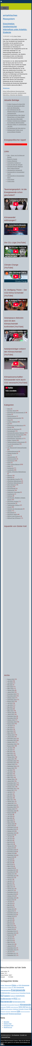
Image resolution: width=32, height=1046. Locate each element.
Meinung (9, 475)
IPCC (15, 998)
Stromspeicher (11, 503)
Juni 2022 (10, 772)
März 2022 (10, 777)
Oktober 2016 (11, 896)
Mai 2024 (9, 729)
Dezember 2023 (11, 738)
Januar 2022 (10, 781)
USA (18, 1011)
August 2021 (10, 790)
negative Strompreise (14, 1007)
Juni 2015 (10, 920)
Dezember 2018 (11, 849)
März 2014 (10, 942)
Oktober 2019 (11, 831)
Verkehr (9, 510)
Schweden (21, 1009)
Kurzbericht (10, 468)
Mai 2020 (9, 818)
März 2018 (10, 866)
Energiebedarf (11, 431)
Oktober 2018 (11, 853)
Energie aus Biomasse (13, 429)
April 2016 (10, 907)
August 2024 (10, 723)
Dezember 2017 (11, 870)
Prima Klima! (10, 179)
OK (2, 1044)
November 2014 (11, 931)
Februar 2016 (11, 909)
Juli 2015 (9, 918)
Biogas (9, 414)
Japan (19, 998)
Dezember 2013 (11, 948)
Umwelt (9, 507)
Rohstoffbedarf (11, 488)
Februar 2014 (11, 944)
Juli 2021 (9, 792)
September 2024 (11, 722)
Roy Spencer (10, 1009)
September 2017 (11, 875)
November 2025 (11, 696)
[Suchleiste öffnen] (3, 4)
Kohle (8, 466)
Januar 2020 (10, 825)
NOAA (5, 1009)
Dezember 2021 (11, 783)
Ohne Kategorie (11, 485)
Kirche (9, 462)
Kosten (8, 1007)
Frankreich (12, 996)
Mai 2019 (9, 840)
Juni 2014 (10, 938)
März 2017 (10, 886)
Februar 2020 (11, 823)
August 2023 (10, 746)
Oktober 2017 (11, 874)
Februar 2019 (11, 846)
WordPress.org (8, 1027)
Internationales (11, 457)
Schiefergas (15, 1009)
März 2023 (10, 755)
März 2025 (10, 710)
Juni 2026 (10, 683)
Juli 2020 (9, 814)
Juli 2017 (9, 879)
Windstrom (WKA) (12, 514)
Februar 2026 (11, 690)
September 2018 (11, 855)
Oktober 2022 (11, 764)
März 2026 (10, 688)
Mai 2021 (9, 796)
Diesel (9, 420)
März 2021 (10, 799)
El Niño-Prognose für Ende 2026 (16, 104)
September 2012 (11, 949)
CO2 (17, 985)
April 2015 (10, 924)
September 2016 (11, 898)
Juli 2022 (9, 770)
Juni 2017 (10, 881)
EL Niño (14, 987)
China (14, 985)
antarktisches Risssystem (10, 93)
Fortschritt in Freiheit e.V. (14, 163)
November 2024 (11, 718)
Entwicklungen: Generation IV (15, 438)
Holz (8, 455)
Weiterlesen (6, 88)
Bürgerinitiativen (11, 416)
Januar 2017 (10, 890)
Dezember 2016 (11, 892)
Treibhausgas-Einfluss (13, 505)
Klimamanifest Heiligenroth (14, 170)
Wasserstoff (5, 1014)
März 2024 (10, 733)
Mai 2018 (9, 862)
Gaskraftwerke (20, 996)
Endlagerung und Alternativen (15, 425)
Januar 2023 (10, 759)
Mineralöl (9, 477)
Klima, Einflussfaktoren (9, 91)
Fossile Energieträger (13, 444)
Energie (9, 427)
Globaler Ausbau (11, 453)
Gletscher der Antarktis (16, 95)
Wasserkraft (10, 512)
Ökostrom (10, 486)
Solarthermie (10, 494)
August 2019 (10, 835)
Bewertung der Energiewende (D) (16, 412)
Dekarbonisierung (4, 987)
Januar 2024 (10, 736)
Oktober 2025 (11, 697)
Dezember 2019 (11, 827)
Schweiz (26, 1009)
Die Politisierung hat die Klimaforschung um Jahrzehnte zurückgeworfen (15, 111)
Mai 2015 (9, 922)
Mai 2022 (9, 773)
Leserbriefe (10, 470)
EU (2, 995)
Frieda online (10, 181)
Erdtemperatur (5, 993)
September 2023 (11, 744)
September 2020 (11, 811)
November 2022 (11, 762)
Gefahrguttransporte (12, 451)
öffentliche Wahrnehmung (14, 481)
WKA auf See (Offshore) (13, 518)
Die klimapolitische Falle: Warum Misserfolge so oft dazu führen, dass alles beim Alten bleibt (16, 117)
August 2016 (10, 899)
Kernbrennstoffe (11, 459)
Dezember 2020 (11, 805)
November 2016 (11, 894)
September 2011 (11, 955)
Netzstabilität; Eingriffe (13, 479)
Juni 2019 (10, 838)
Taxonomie (13, 1011)
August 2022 (10, 768)
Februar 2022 (11, 779)
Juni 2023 (10, 749)
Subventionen (7, 1011)
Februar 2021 (11, 801)
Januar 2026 (10, 692)
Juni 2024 (10, 727)
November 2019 (11, 829)
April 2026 (10, 686)
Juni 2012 (10, 951)
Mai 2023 (9, 751)
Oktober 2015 (11, 916)
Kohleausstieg (3, 1007)
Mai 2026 (9, 685)
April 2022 (10, 775)
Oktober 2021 (11, 786)
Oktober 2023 (11, 742)
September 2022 (11, 766)
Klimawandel (25, 1004)
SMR (30, 1009)
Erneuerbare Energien (25, 993)
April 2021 (10, 798)
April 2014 (10, 940)
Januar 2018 (10, 868)
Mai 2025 (9, 707)
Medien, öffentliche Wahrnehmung (16, 472)
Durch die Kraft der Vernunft (14, 164)
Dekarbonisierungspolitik (14, 418)
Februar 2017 (11, 888)
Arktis (8, 409)
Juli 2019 (9, 836)
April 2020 (10, 820)
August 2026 (10, 679)
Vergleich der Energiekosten (15, 509)
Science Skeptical (12, 161)
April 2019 (10, 842)
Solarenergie (10, 490)
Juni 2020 (10, 816)
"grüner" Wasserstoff (6, 985)
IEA (12, 998)
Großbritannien (6, 999)
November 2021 (11, 785)
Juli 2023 (9, 748)
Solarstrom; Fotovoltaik (13, 492)
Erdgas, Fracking (11, 440)
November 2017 (11, 872)
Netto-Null (22, 1007)
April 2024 (10, 731)
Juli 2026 (9, 681)
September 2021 (11, 788)
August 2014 (10, 935)
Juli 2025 (9, 703)
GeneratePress (5, 1037)
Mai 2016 (9, 905)
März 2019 (10, 844)
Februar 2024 (11, 735)
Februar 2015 (11, 927)
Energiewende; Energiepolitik (15, 435)
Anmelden (6, 1022)
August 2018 (10, 857)
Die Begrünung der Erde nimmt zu (16, 128)
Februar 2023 (11, 757)
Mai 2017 (9, 883)
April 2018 (10, 864)
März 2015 (10, 925)
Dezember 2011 (11, 953)
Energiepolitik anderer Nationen (15, 433)
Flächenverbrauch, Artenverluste (16, 442)
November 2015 (11, 914)
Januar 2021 (10, 803)
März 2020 (10, 822)
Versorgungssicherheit (25, 1011)
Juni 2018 (10, 861)
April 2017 (10, 885)
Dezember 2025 (11, 694)
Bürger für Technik (12, 159)
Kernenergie (10, 460)
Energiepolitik (20, 987)
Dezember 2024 (11, 716)
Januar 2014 (10, 946)
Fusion (9, 446)
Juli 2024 (9, 725)
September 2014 (11, 933)
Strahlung (9, 496)
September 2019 (11, 833)
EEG (8, 423)
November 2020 (11, 807)
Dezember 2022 (11, 760)
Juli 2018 (9, 859)
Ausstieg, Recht (11, 410)
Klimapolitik (17, 1004)
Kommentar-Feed (8, 1025)
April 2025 (10, 709)
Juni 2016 (10, 903)
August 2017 (10, 877)
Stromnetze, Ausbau (12, 501)
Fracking (6, 996)
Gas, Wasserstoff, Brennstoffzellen (17, 447)
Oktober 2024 (11, 720)
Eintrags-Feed (7, 1023)
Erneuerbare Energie (14, 993)
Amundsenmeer (20, 91)
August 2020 (10, 812)
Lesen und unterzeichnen (13, 144)
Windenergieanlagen (15, 1014)
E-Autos (10, 987)
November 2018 (11, 851)
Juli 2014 (9, 937)
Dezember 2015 (11, 912)
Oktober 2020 (11, 809)
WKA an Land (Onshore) (13, 516)
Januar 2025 (10, 714)
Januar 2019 (10, 848)
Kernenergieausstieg (18, 1002)
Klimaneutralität (10, 1004)
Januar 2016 (10, 911)
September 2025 (11, 699)
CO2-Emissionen (23, 985)
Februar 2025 (11, 712)
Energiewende (18, 990)
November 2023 (11, 740)
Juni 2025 (10, 705)
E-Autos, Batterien (12, 422)
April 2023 (10, 753)
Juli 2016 (9, 901)
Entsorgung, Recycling (13, 436)
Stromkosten (3, 1011)
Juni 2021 (10, 794)
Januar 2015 (10, 929)
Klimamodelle (4, 1004)
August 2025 (10, 701)
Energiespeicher (6, 990)
